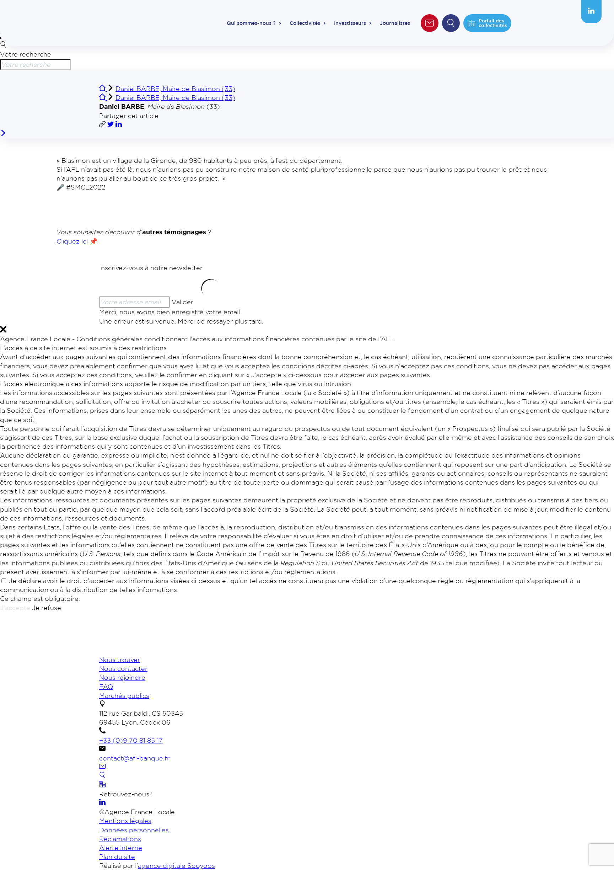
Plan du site (117, 856)
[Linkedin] (591, 11)
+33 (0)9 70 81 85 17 (131, 740)
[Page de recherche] (102, 776)
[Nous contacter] (102, 767)
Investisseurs (350, 23)
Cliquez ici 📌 (76, 241)
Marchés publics (124, 695)
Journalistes (395, 23)
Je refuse (46, 608)
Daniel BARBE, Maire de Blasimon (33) (175, 88)
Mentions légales (125, 820)
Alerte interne (120, 848)
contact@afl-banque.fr (134, 758)
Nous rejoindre (122, 677)
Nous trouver (119, 659)
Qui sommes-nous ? (251, 23)
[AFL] (136, 651)
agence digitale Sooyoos (176, 865)
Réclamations (120, 839)
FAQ (106, 686)
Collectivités (305, 23)
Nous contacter (123, 668)
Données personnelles (134, 830)
